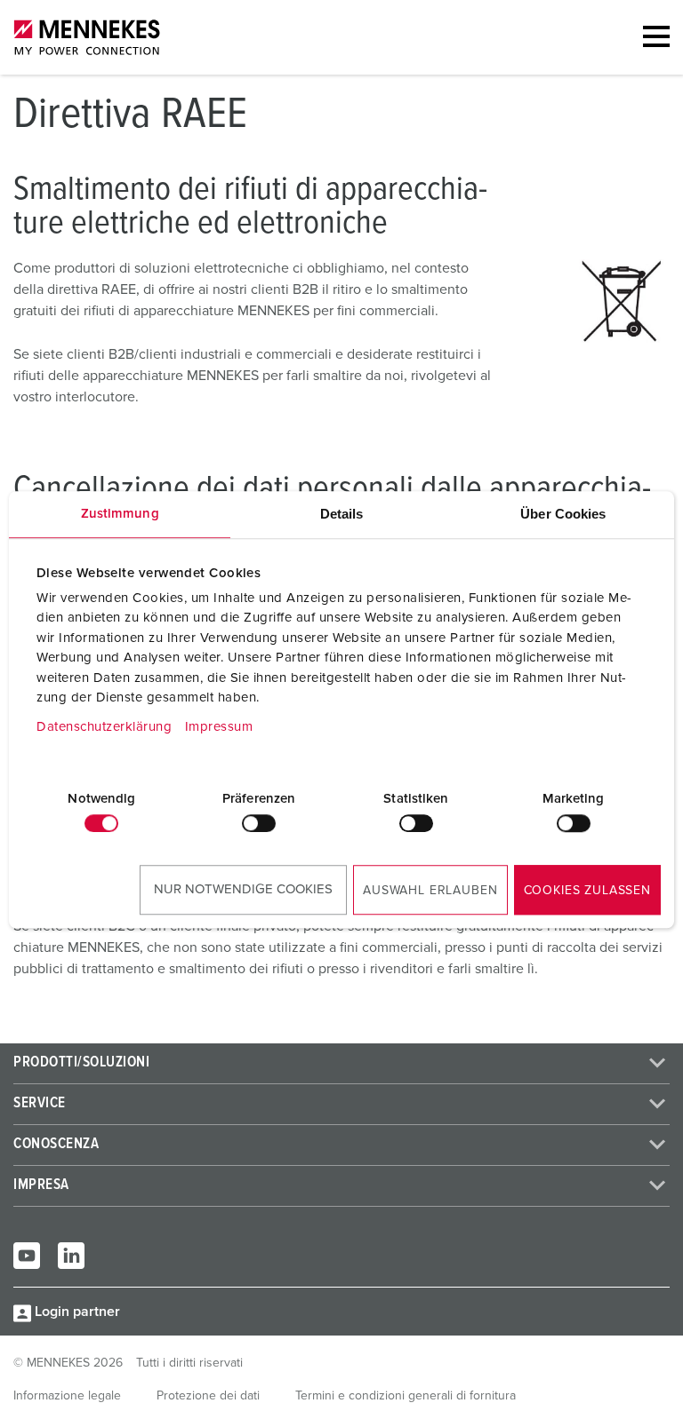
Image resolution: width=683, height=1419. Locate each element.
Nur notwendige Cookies (243, 889)
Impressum (219, 726)
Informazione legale (67, 1396)
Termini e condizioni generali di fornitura (405, 1396)
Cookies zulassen (587, 890)
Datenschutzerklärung (104, 726)
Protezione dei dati (208, 1396)
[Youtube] (26, 1255)
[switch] (259, 823)
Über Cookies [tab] (563, 513)
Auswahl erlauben (430, 890)
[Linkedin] (71, 1255)
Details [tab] (342, 513)
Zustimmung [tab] (120, 513)
